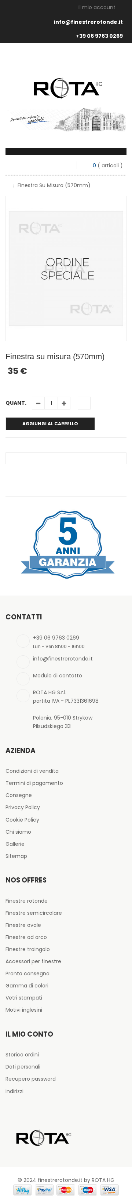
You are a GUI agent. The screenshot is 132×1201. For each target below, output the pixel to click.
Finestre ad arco (26, 937)
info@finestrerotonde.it (88, 22)
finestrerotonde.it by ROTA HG (76, 1180)
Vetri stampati (24, 997)
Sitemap (16, 856)
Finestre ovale (23, 925)
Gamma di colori (27, 985)
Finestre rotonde (27, 901)
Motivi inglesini (24, 1009)
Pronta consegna (28, 973)
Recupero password (31, 1078)
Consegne (19, 795)
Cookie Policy (22, 819)
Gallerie (15, 844)
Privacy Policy (23, 807)
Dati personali (23, 1066)
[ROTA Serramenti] (66, 79)
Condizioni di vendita (32, 771)
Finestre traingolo (28, 949)
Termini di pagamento (34, 783)
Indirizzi (14, 1091)
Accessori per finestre (33, 961)
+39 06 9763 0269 (99, 36)
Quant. (16, 403)
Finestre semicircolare (34, 913)
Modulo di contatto (57, 675)
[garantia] (66, 544)
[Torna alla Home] (8, 185)
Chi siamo (18, 832)
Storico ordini (22, 1054)
